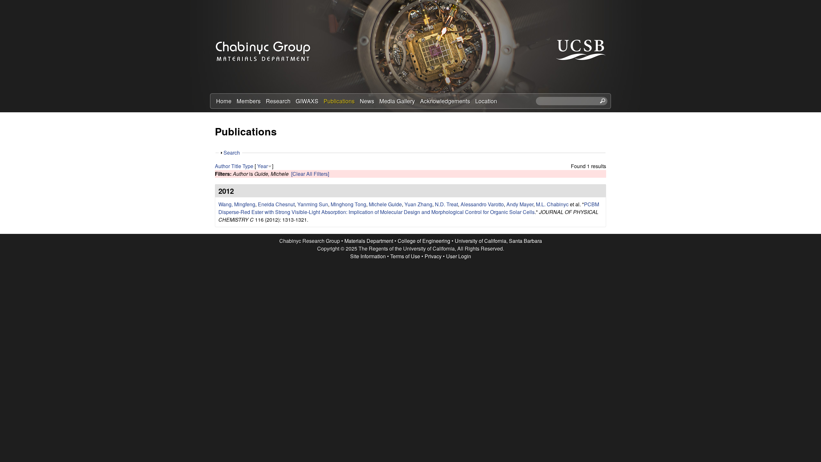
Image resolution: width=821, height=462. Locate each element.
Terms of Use (405, 256)
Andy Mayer (519, 204)
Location (486, 101)
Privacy (433, 256)
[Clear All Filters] (310, 173)
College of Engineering (424, 240)
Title (236, 166)
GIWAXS (307, 101)
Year (262, 166)
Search (232, 152)
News (367, 101)
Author (222, 166)
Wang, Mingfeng (236, 204)
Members (249, 101)
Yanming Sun (312, 204)
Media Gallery (397, 101)
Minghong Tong (348, 204)
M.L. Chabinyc (552, 204)
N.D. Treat (446, 204)
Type (247, 166)
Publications (339, 101)
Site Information (368, 256)
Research (278, 101)
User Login (458, 256)
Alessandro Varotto (482, 204)
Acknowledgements (445, 101)
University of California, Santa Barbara (498, 240)
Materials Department (368, 240)
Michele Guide (385, 204)
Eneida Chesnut (276, 204)
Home (224, 101)
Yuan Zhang (418, 204)
